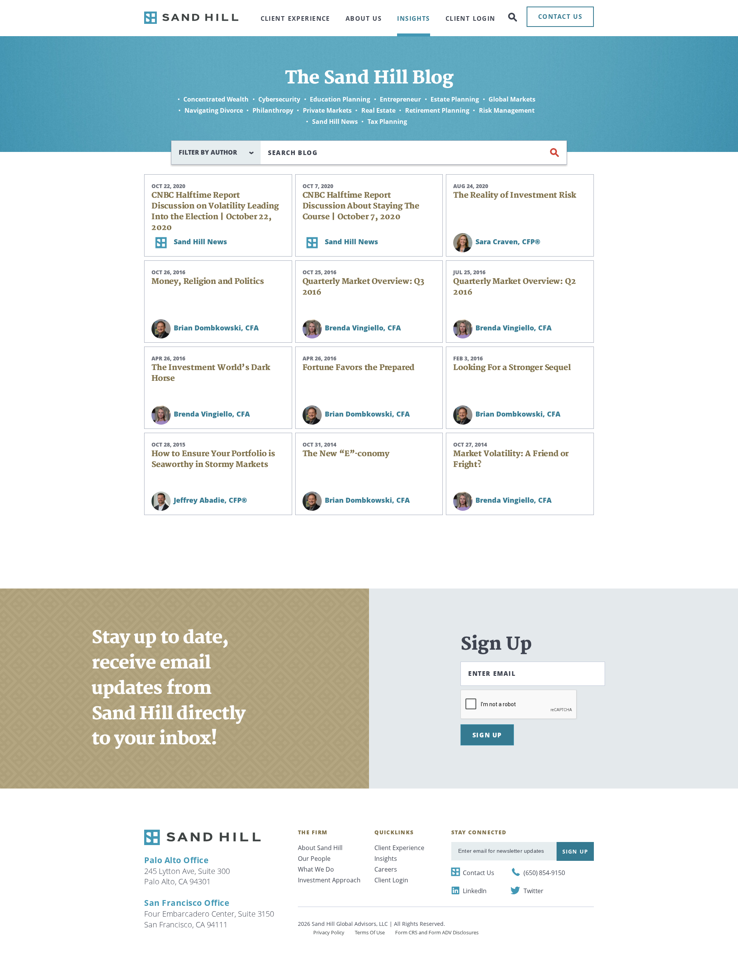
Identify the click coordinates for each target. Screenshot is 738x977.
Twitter (534, 891)
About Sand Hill (320, 848)
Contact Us (478, 873)
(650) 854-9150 (544, 873)
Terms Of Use (370, 932)
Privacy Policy (328, 932)
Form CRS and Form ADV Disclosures (437, 932)
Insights (413, 18)
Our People (314, 858)
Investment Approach (329, 880)
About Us (364, 18)
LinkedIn (475, 891)
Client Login (470, 18)
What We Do (316, 869)
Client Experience (295, 18)
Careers (385, 869)
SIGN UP (487, 735)
